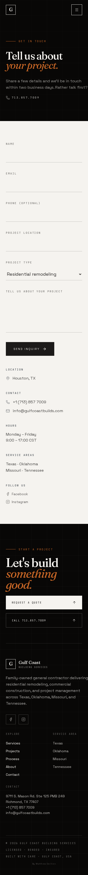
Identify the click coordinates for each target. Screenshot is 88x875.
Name (10, 144)
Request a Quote (27, 602)
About (11, 766)
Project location (23, 232)
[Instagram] (23, 719)
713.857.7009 (25, 97)
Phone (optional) (23, 203)
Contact (13, 774)
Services (13, 743)
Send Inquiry (27, 349)
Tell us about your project (34, 291)
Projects (13, 751)
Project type (19, 262)
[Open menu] (76, 9)
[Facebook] (11, 719)
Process (12, 759)
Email (11, 173)
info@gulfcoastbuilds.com (38, 410)
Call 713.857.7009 (29, 620)
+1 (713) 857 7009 (29, 402)
